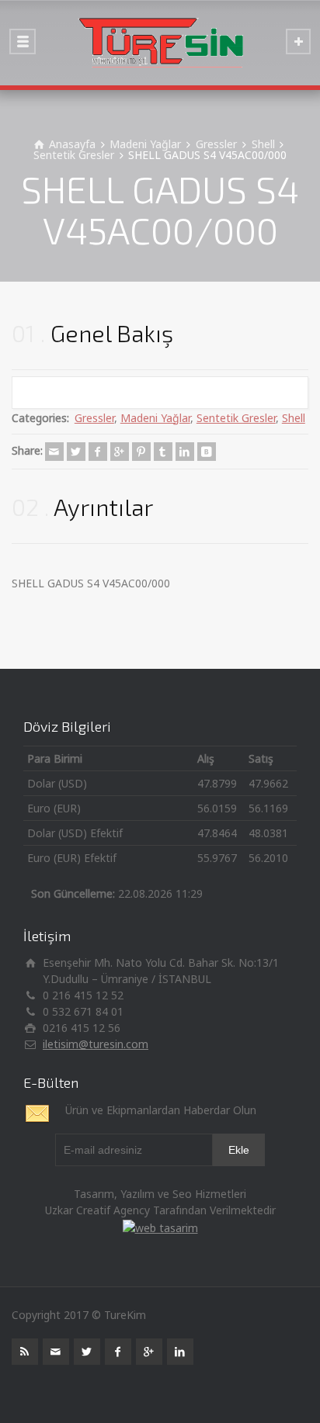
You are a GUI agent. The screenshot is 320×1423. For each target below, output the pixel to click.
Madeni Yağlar (155, 417)
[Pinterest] (141, 451)
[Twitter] (76, 451)
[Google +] (119, 451)
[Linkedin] (185, 451)
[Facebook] (98, 451)
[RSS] (25, 1351)
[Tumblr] (163, 451)
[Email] (54, 451)
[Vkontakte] (206, 451)
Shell (293, 417)
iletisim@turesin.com (95, 1044)
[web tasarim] (160, 1226)
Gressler (94, 417)
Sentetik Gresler (236, 417)
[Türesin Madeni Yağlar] (160, 42)
